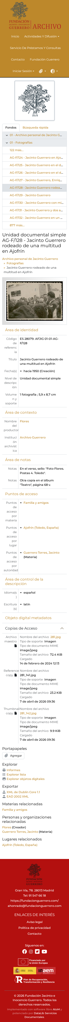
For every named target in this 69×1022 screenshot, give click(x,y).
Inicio (15, 36)
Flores (24, 421)
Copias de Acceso (21, 628)
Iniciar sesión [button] (22, 71)
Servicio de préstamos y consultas (35, 48)
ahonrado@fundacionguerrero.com (34, 906)
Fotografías (15, 263)
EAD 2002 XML (18, 796)
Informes (13, 770)
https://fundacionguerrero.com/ (34, 900)
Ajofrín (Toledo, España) (41, 527)
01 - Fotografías (21, 142)
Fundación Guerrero (44, 59)
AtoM (56, 1009)
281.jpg (55, 637)
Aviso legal (35, 922)
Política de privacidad (34, 928)
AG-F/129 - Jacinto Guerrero (30, 195)
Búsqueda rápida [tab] (35, 127)
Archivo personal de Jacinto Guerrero (30, 259)
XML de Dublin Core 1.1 (23, 792)
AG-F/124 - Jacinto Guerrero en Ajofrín (38, 157)
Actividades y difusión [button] (40, 37)
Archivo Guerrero (33, 437)
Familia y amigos (36, 502)
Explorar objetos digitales (26, 779)
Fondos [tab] (10, 127)
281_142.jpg (28, 713)
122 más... (17, 150)
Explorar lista (16, 774)
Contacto (18, 59)
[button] (42, 71)
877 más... (17, 225)
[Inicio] (33, 15)
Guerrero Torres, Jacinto (41, 552)
